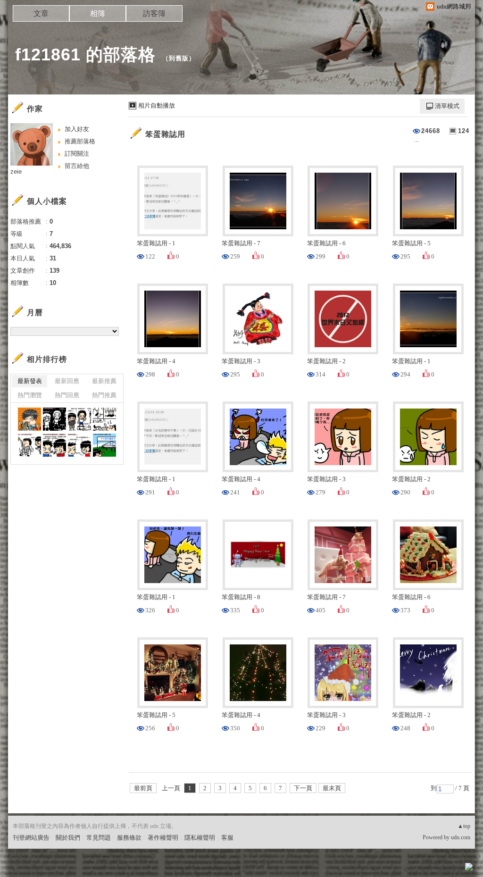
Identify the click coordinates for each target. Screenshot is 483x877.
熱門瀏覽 (29, 395)
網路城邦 (450, 869)
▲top (464, 826)
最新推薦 (104, 380)
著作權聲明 (163, 837)
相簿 (97, 13)
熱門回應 (67, 395)
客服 (227, 837)
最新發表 (29, 380)
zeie (16, 171)
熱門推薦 (104, 395)
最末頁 (332, 788)
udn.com (460, 837)
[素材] (29, 419)
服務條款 (129, 837)
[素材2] (54, 419)
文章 (41, 13)
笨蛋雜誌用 (165, 134)
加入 (426, 869)
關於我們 (68, 837)
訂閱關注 (77, 153)
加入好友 (77, 129)
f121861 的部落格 (85, 54)
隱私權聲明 (199, 837)
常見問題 (98, 837)
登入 (409, 869)
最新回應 (67, 380)
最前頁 (143, 788)
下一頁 (303, 788)
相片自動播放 (156, 105)
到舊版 (179, 58)
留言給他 (77, 165)
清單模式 (447, 105)
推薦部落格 (80, 141)
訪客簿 (154, 13)
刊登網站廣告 (31, 837)
